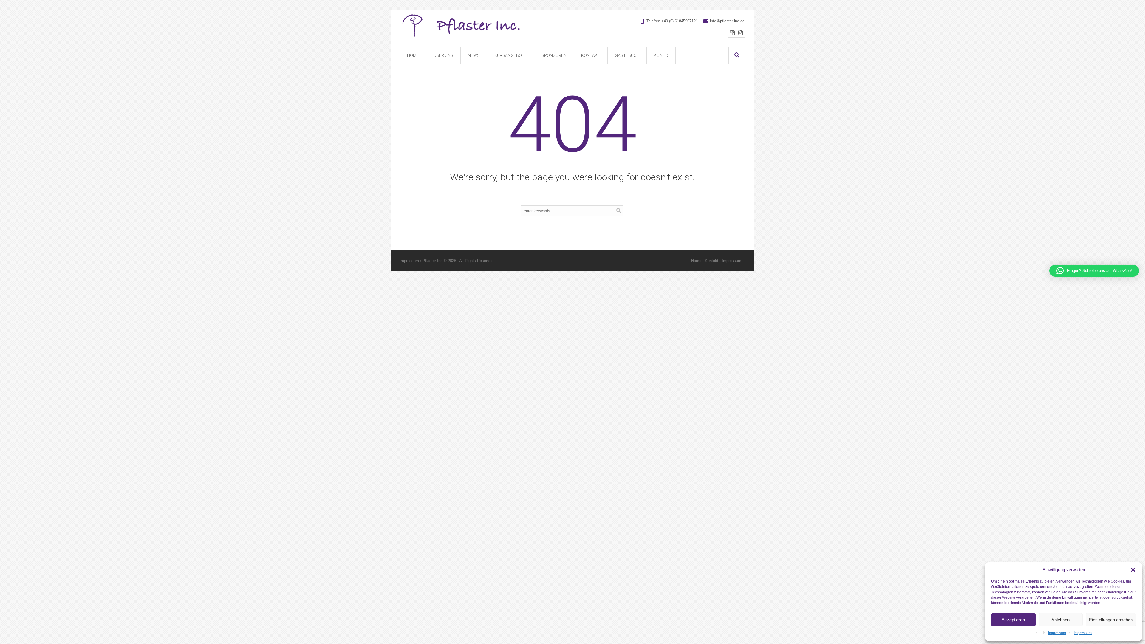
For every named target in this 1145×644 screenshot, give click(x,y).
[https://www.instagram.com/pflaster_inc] (740, 32)
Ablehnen (1060, 619)
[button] (1133, 570)
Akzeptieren (1013, 619)
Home (696, 260)
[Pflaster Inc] (572, 26)
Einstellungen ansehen (1111, 619)
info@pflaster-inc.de (727, 21)
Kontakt (711, 260)
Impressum (1057, 633)
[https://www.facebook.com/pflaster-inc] (732, 32)
